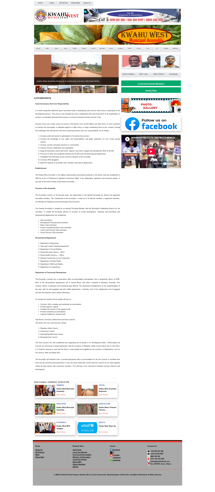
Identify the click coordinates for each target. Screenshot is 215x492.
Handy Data (151, 91)
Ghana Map (39, 457)
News (37, 455)
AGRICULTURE (104, 404)
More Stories (61, 395)
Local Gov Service (80, 459)
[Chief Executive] (131, 61)
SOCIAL (102, 385)
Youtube (115, 455)
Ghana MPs (77, 462)
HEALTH (102, 422)
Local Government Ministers (151, 84)
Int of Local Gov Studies (82, 455)
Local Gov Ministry (80, 452)
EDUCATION (61, 404)
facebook (116, 450)
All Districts (39, 452)
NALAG (75, 467)
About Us (38, 450)
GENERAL (60, 385)
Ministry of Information (81, 457)
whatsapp (116, 460)
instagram (116, 457)
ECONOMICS (61, 422)
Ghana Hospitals (79, 464)
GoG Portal (77, 450)
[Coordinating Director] (150, 61)
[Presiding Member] (169, 61)
